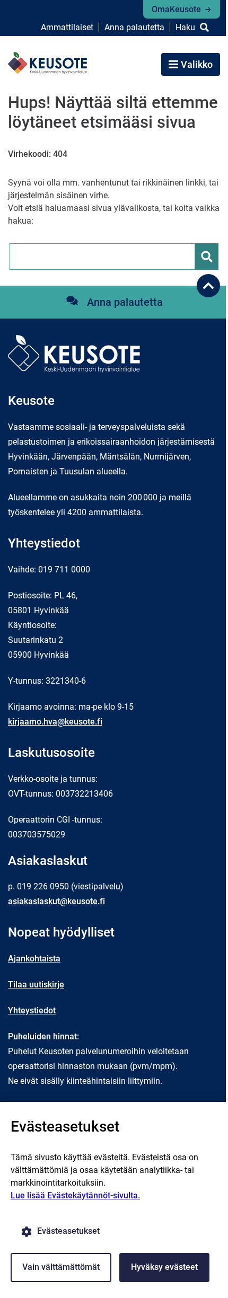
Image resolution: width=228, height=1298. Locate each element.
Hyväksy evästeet (164, 1267)
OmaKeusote (176, 9)
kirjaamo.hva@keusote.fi (55, 722)
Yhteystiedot (32, 1010)
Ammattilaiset (67, 27)
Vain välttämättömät (61, 1267)
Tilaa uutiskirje (36, 984)
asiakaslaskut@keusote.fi (56, 901)
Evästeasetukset (68, 1231)
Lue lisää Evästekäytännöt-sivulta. (75, 1195)
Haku (185, 27)
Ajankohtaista (34, 958)
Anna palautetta (134, 27)
